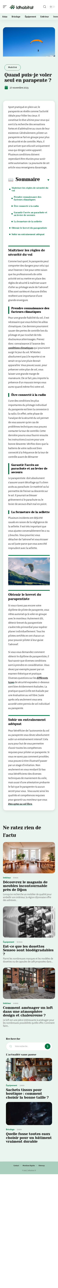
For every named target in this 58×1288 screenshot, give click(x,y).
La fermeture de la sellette (28, 221)
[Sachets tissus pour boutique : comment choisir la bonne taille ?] (29, 1069)
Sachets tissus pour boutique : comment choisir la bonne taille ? (27, 1093)
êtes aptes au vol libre (20, 804)
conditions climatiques (20, 348)
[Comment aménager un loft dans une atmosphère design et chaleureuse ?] (29, 983)
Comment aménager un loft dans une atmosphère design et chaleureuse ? (28, 1011)
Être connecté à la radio (26, 206)
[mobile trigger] (5, 6)
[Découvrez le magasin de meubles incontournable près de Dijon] (29, 857)
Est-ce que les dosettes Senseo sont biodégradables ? (28, 950)
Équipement (8, 942)
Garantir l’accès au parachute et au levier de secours (30, 213)
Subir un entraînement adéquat (28, 234)
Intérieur (7, 878)
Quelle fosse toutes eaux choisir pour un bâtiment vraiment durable (29, 1138)
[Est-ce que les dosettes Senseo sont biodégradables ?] (29, 922)
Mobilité (12, 67)
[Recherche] (45, 6)
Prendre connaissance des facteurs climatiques (27, 198)
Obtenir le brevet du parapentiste (29, 228)
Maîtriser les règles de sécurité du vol (30, 189)
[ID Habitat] (21, 6)
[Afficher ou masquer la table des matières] (45, 180)
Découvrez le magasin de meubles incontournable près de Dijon (25, 886)
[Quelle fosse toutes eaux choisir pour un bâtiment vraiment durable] (29, 1113)
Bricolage (10, 1129)
